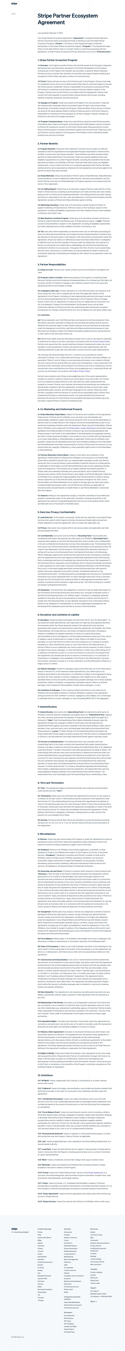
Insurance (67, 1278)
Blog (91, 1237)
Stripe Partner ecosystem (73, 1305)
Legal (13, 14)
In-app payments (70, 1254)
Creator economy (70, 1270)
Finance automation (70, 1248)
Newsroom (94, 1278)
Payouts (40, 1284)
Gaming (66, 1273)
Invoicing (41, 1268)
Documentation (69, 1315)
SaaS (65, 1265)
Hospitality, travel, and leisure (74, 1276)
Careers (93, 1275)
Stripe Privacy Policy (101, 341)
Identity (40, 1265)
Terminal (41, 1298)
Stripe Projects (69, 1329)
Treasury (41, 1300)
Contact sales (95, 1283)
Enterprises (68, 1232)
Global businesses (70, 1251)
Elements (41, 1259)
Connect (40, 1251)
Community (94, 1240)
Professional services (71, 1287)
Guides (92, 1232)
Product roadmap (96, 1272)
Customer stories (96, 1235)
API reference (68, 1318)
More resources (95, 1264)
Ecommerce (68, 1243)
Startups (67, 1235)
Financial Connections (45, 1262)
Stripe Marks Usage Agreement (82, 428)
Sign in (92, 1301)
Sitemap (93, 1256)
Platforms (67, 1262)
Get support (94, 1291)
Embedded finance (70, 1246)
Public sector (68, 1289)
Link (39, 1273)
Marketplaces (68, 1257)
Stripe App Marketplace (72, 1302)
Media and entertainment (72, 1281)
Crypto (40, 1254)
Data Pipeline (42, 1257)
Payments (41, 1281)
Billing (40, 1240)
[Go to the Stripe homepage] (14, 1229)
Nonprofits (67, 1284)
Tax (39, 1295)
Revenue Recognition (45, 1289)
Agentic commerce (70, 1237)
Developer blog (69, 1332)
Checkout (41, 1246)
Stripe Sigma (42, 1292)
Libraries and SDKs (70, 1326)
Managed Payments (44, 1276)
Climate (40, 1248)
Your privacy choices (97, 1262)
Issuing (40, 1270)
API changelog (69, 1324)
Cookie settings (95, 1259)
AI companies (68, 1268)
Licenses (93, 1253)
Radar (40, 1287)
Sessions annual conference (99, 1243)
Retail (66, 1292)
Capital (40, 1243)
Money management (71, 1259)
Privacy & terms (95, 1246)
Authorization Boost (44, 1237)
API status (67, 1321)
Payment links (42, 1278)
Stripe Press (94, 1280)
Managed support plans (98, 1294)
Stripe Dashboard (95, 1172)
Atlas (39, 1235)
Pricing (40, 1232)
